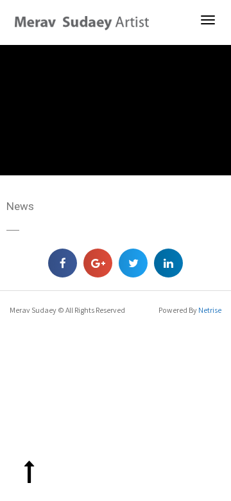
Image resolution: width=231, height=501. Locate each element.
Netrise (209, 310)
